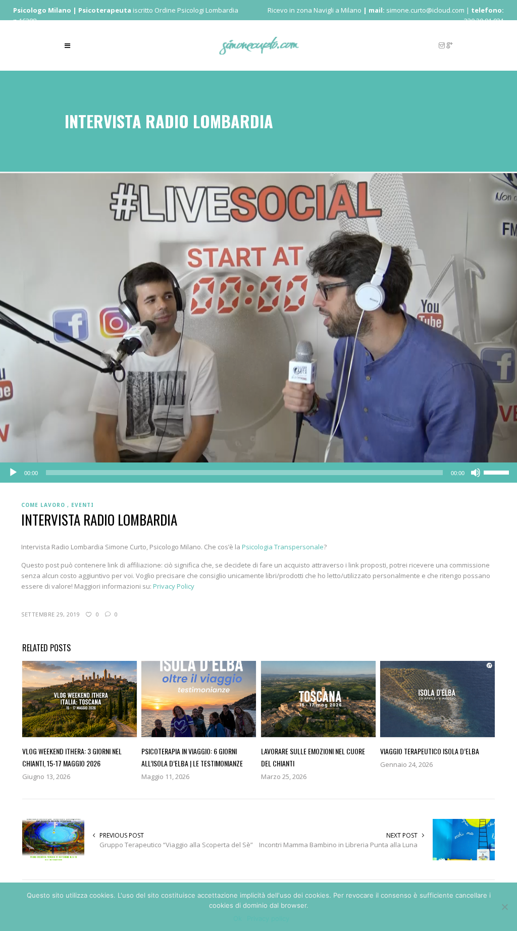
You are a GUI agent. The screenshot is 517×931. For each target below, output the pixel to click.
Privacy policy (268, 918)
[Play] (13, 473)
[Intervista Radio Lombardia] (258, 317)
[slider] (498, 471)
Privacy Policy (173, 586)
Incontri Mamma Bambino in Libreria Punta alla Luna (338, 844)
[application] (258, 472)
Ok (237, 918)
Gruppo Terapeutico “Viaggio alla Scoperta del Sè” (176, 844)
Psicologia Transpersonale (283, 546)
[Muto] (476, 473)
